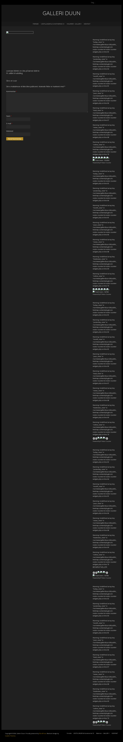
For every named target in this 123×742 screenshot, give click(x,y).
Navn (9, 116)
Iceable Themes (10, 736)
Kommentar (11, 91)
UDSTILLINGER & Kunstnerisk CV (52, 24)
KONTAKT (87, 24)
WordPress (42, 733)
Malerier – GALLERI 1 (74, 24)
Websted (9, 131)
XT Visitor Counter (105, 163)
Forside (36, 24)
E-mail (9, 123)
